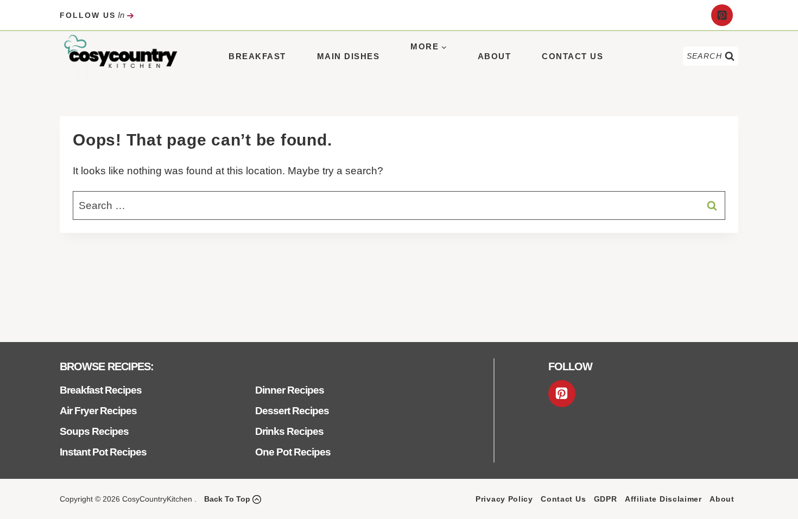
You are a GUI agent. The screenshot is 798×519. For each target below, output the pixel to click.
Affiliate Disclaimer (663, 499)
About (494, 56)
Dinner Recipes (289, 390)
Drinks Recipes (289, 431)
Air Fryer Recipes (98, 410)
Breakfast (257, 56)
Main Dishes (348, 56)
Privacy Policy (504, 499)
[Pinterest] (722, 15)
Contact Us (572, 56)
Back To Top (227, 499)
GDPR (605, 499)
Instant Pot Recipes (103, 452)
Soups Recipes (94, 431)
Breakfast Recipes (101, 390)
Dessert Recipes (292, 410)
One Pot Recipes (293, 452)
